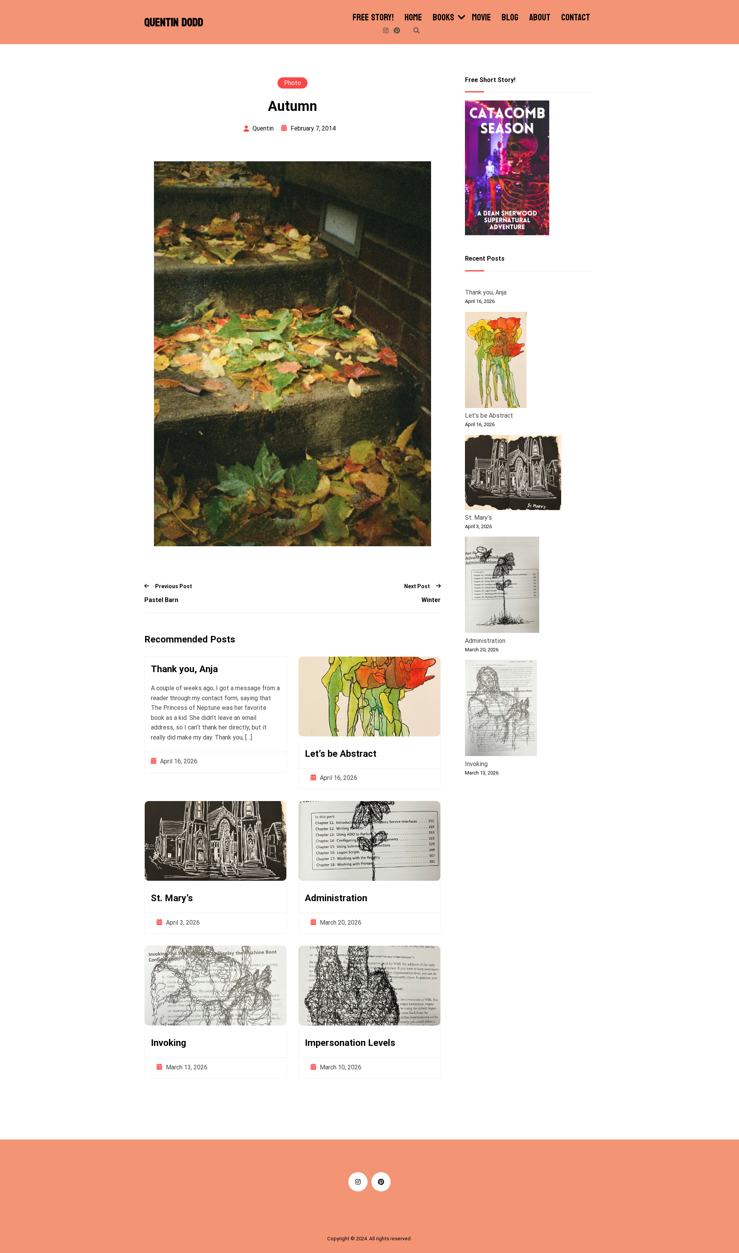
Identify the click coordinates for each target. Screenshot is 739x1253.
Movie (481, 17)
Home (413, 17)
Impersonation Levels (350, 1042)
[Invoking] (501, 709)
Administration (336, 898)
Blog (510, 17)
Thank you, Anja (184, 669)
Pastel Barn (161, 600)
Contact (575, 17)
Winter (431, 600)
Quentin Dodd (173, 22)
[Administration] (502, 586)
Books (443, 17)
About (539, 17)
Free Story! (373, 17)
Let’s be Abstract (340, 753)
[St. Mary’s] (513, 474)
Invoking (168, 1042)
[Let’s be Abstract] (496, 361)
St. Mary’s (172, 898)
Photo (292, 83)
